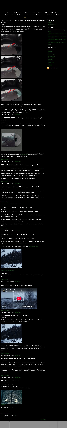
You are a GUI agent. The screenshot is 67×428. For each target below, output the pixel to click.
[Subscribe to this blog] (48, 68)
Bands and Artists (34, 14)
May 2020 (50, 64)
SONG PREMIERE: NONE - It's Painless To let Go (17, 234)
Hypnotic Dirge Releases (14, 14)
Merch (16, 415)
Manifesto (49, 14)
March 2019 (50, 59)
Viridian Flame (24, 154)
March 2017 (50, 51)
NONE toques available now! (10, 380)
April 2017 (50, 53)
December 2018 (51, 56)
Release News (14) (52, 24)
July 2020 (50, 65)
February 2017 (51, 50)
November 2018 (51, 54)
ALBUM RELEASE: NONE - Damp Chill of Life (16, 207)
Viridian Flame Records (14, 191)
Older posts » (42, 419)
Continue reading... (5, 159)
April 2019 (50, 61)
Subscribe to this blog (54, 67)
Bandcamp (54, 12)
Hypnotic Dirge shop (33, 246)
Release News (17, 114)
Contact (59, 14)
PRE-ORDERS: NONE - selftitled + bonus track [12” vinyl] (20, 187)
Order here (3, 404)
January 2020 (51, 62)
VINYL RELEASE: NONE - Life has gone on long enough (19, 165)
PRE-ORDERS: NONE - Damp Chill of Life (15, 315)
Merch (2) (50, 22)
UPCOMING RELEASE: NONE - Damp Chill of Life (18, 358)
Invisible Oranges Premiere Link (7, 270)
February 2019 (51, 57)
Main (8, 12)
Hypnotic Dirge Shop (39, 12)
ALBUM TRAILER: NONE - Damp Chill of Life (16, 285)
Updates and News (20, 12)
